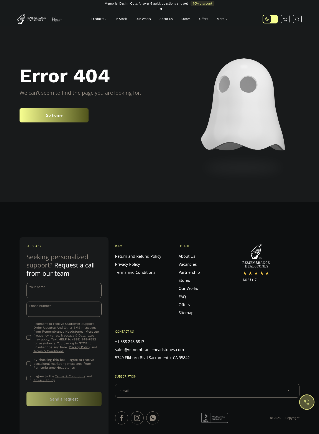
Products (97, 19)
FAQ (182, 296)
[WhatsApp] (152, 417)
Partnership (189, 272)
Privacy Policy (79, 347)
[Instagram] (137, 417)
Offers (203, 19)
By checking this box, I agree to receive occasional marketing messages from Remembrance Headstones (63, 364)
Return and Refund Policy (138, 256)
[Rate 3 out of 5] (256, 273)
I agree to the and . (62, 378)
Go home (54, 115)
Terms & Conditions (48, 351)
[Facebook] (121, 417)
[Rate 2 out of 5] (250, 273)
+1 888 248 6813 (129, 341)
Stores (186, 19)
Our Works (143, 19)
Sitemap (186, 312)
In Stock (121, 19)
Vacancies (188, 264)
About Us (166, 19)
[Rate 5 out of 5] (267, 273)
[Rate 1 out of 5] (244, 273)
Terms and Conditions (135, 272)
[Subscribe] (293, 390)
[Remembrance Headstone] (42, 19)
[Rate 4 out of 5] (261, 273)
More (221, 19)
